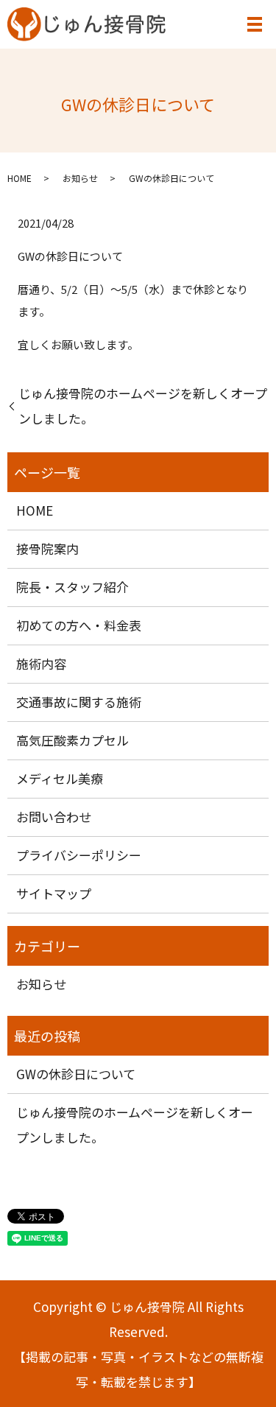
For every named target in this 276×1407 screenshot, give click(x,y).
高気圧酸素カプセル (72, 740)
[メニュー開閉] (254, 24)
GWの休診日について (75, 1073)
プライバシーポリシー (78, 855)
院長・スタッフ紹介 (72, 587)
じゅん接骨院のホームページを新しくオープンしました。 (142, 405)
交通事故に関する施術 (78, 701)
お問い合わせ (53, 816)
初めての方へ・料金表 (78, 625)
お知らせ (80, 178)
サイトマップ (53, 893)
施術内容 (41, 663)
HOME (19, 178)
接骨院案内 (47, 548)
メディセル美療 (59, 778)
